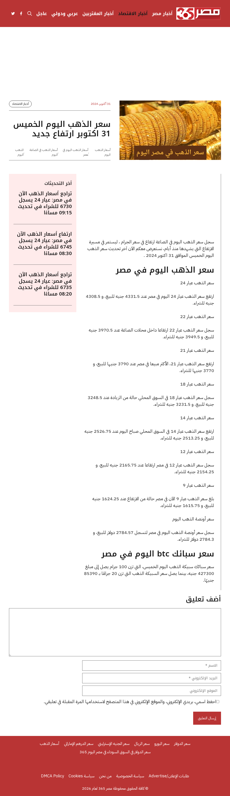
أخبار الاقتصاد (133, 13)
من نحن (105, 776)
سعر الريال (142, 743)
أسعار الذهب (50, 743)
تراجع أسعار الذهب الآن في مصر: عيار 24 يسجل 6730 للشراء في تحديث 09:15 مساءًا (45, 203)
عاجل (41, 13)
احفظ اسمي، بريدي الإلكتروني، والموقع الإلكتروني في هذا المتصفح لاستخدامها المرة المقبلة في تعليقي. (130, 701)
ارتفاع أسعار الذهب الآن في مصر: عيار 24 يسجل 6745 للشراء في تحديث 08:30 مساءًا (44, 243)
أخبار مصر (162, 13)
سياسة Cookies (82, 776)
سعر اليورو (162, 743)
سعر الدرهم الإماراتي (78, 743)
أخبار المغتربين (98, 13)
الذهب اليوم (19, 152)
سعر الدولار (182, 743)
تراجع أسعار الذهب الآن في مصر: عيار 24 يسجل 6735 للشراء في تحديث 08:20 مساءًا (45, 284)
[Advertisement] (115, 67)
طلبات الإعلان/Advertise (169, 776)
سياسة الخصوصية (130, 776)
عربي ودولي (64, 13)
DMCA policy (52, 776)
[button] (29, 13)
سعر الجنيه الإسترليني (114, 743)
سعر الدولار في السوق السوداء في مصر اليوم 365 (115, 752)
